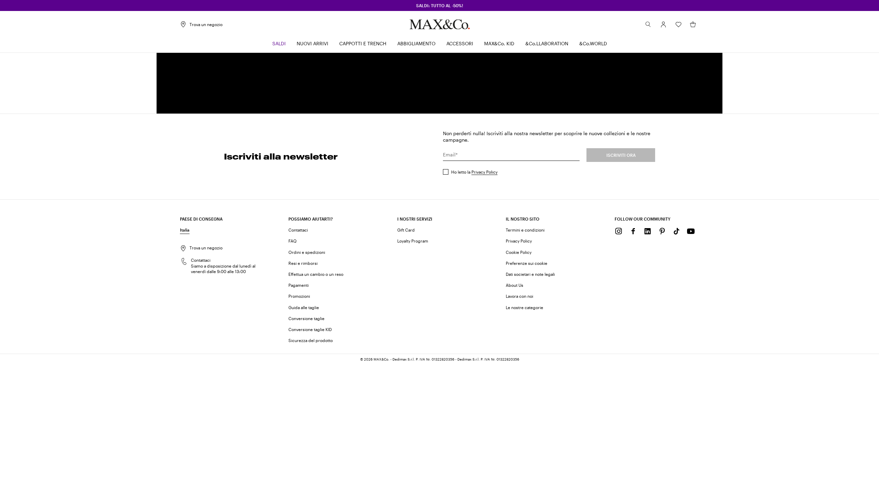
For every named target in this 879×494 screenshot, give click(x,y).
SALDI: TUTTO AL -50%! (439, 5)
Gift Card (406, 229)
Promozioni (299, 296)
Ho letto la (474, 171)
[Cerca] (648, 24)
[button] (663, 24)
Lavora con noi (519, 296)
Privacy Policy (484, 171)
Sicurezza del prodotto (310, 340)
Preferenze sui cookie (526, 263)
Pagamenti (298, 285)
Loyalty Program (412, 240)
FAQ (292, 240)
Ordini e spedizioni (306, 252)
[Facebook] (633, 231)
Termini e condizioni (525, 229)
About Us (514, 285)
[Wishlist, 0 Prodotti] (678, 24)
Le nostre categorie (524, 307)
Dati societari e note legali (530, 274)
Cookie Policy (519, 252)
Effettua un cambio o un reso (315, 274)
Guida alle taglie (303, 307)
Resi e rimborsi (303, 263)
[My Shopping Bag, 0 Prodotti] (692, 24)
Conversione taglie (306, 318)
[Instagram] (619, 231)
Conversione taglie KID (310, 329)
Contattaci (298, 229)
